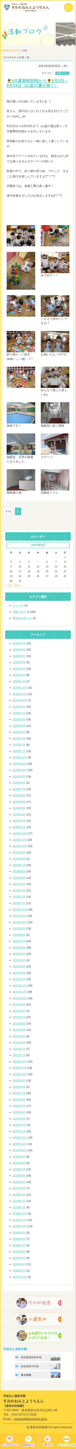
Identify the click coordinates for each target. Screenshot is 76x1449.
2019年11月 (20, 1144)
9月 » (17, 585)
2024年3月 (19, 814)
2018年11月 (20, 1220)
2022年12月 (20, 909)
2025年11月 (20, 694)
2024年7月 (19, 789)
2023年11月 (20, 839)
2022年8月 (19, 934)
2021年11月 (20, 991)
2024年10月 (20, 770)
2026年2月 (19, 674)
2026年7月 (19, 643)
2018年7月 (19, 1245)
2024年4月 (19, 808)
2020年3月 (19, 1118)
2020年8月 (19, 1086)
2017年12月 (20, 1276)
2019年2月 (19, 1200)
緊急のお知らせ (22, 618)
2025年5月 (19, 725)
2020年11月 (20, 1067)
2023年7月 (19, 865)
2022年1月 (19, 979)
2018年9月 (19, 1232)
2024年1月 (19, 827)
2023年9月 (19, 852)
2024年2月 (19, 820)
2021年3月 (19, 1042)
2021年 (16, 50)
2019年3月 (19, 1194)
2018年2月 (19, 1270)
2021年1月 (19, 1055)
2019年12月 (20, 1137)
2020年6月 (19, 1099)
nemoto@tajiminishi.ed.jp (30, 1419)
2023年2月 (19, 896)
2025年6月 (19, 719)
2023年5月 (19, 877)
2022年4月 (19, 960)
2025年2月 (19, 744)
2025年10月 (20, 700)
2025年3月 (19, 738)
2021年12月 (20, 985)
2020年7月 (19, 1093)
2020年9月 (19, 1080)
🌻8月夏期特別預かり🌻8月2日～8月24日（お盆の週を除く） (37, 83)
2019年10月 (20, 1150)
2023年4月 (19, 884)
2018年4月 (19, 1264)
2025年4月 (19, 732)
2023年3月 (19, 890)
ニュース (18, 605)
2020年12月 (20, 1061)
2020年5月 (19, 1105)
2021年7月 (19, 1017)
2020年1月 (19, 1131)
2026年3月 (19, 668)
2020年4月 (19, 1112)
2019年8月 (19, 1162)
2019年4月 (19, 1188)
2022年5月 (19, 953)
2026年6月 (19, 649)
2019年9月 (19, 1156)
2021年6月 (19, 1023)
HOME (5, 50)
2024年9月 (19, 776)
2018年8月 (19, 1238)
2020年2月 (19, 1124)
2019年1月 (19, 1207)
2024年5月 (19, 801)
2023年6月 (19, 871)
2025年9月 (19, 706)
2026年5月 (19, 656)
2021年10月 (20, 998)
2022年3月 (19, 966)
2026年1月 (19, 681)
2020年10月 (20, 1074)
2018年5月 (19, 1258)
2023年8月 (19, 858)
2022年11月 (20, 915)
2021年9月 (19, 1004)
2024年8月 (19, 782)
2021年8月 (19, 1010)
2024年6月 (19, 795)
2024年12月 (20, 757)
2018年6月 (19, 1251)
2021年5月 (19, 1029)
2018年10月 (20, 1226)
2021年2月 (19, 1048)
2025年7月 (19, 713)
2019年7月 (19, 1169)
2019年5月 (19, 1182)
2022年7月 (19, 941)
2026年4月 (19, 662)
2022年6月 (19, 947)
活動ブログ (62, 73)
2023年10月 (20, 846)
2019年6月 (19, 1175)
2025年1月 (19, 751)
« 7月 (8, 585)
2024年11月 (20, 763)
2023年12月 (20, 833)
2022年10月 (20, 922)
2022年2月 (19, 972)
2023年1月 (19, 903)
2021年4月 (19, 1036)
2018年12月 (20, 1213)
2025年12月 (20, 687)
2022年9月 (19, 928)
